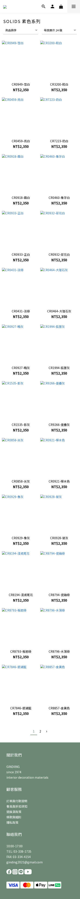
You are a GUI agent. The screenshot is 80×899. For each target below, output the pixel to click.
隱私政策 (12, 822)
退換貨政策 (13, 812)
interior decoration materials (27, 777)
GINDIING (13, 766)
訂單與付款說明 (16, 801)
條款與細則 (13, 817)
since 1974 (13, 772)
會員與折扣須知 (16, 806)
